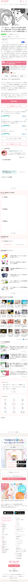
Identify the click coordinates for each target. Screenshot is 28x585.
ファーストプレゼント (20, 531)
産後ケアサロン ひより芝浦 (21, 551)
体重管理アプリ (19, 536)
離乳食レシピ (4, 541)
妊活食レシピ (4, 544)
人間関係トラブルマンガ (14, 34)
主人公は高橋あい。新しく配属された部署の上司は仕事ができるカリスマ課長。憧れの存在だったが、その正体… (18, 68)
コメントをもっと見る (13, 138)
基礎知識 (3, 526)
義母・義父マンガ (6, 386)
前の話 (6, 76)
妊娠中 (3, 529)
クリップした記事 (14, 432)
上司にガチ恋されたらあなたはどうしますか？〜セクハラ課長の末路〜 (14, 39)
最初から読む (14, 76)
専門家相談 (4, 524)
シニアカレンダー (19, 543)
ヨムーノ (17, 546)
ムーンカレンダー (19, 540)
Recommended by (20, 339)
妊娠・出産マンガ (6, 384)
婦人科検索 (4, 552)
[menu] (26, 1)
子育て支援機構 (19, 555)
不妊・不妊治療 (5, 534)
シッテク (17, 545)
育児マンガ (14, 384)
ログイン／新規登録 (14, 565)
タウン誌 (17, 524)
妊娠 (24, 386)
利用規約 (11, 578)
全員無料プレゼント (19, 529)
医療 (7, 388)
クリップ (22, 172)
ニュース (5, 4)
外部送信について (5, 576)
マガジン (17, 522)
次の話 (21, 76)
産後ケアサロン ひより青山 (21, 550)
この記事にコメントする (15, 106)
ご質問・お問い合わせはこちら (14, 479)
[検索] (23, 1)
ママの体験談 (13, 388)
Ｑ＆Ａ (3, 536)
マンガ (10, 4)
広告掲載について (21, 576)
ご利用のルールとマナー (14, 472)
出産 (4, 388)
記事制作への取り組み (7, 517)
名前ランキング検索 (19, 519)
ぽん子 (17, 36)
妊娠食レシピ (4, 542)
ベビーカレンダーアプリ (20, 534)
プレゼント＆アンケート (20, 528)
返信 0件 (24, 116)
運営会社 (13, 574)
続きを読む (14, 101)
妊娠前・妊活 (4, 528)
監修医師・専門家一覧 (7, 520)
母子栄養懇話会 (19, 558)
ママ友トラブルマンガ (16, 386)
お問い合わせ (15, 578)
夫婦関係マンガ (21, 384)
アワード (17, 521)
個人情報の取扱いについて (20, 574)
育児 (3, 532)
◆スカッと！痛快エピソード (8, 36)
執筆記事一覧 (21, 157)
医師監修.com (18, 548)
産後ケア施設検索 (5, 549)
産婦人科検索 (4, 550)
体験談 (3, 537)
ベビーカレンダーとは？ (6, 574)
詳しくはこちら (22, 510)
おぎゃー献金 (18, 556)
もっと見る (13, 188)
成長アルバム (4, 546)
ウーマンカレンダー (19, 541)
